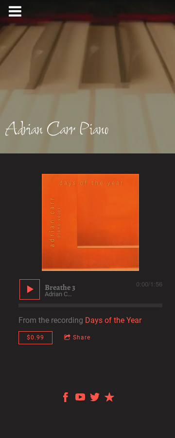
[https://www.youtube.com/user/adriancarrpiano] (80, 398)
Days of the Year (113, 320)
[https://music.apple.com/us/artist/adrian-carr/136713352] (109, 398)
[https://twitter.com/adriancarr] (95, 398)
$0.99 (35, 337)
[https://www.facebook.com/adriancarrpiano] (65, 398)
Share (81, 337)
